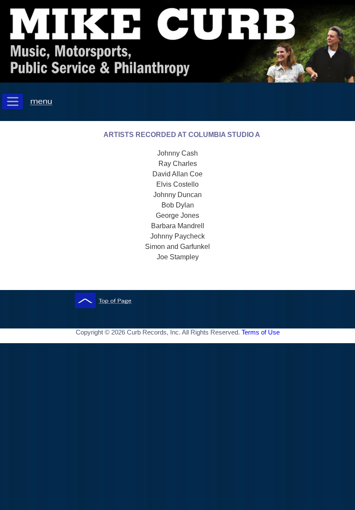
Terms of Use (261, 332)
